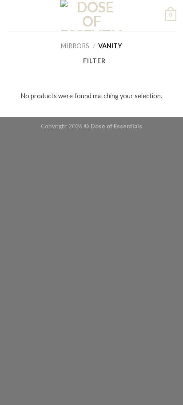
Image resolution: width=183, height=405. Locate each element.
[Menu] (11, 15)
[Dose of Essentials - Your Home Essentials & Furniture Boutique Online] (91, 15)
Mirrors (75, 46)
